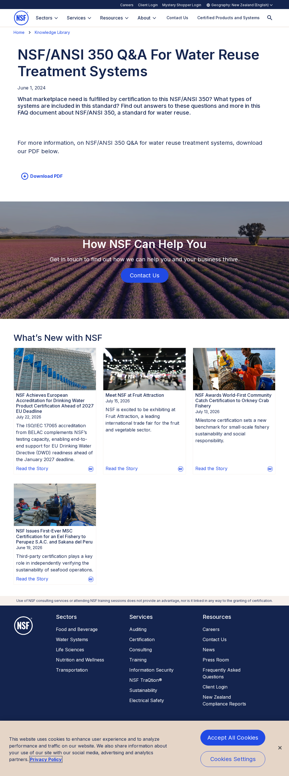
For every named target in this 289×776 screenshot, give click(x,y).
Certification (142, 639)
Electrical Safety (146, 700)
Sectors (44, 18)
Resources (111, 18)
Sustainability (143, 690)
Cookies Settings (233, 759)
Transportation (72, 670)
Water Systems (72, 639)
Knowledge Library (52, 32)
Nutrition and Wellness (80, 660)
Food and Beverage (77, 629)
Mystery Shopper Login (181, 5)
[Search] (269, 18)
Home (19, 32)
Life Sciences (70, 649)
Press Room (216, 660)
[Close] (280, 748)
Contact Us (215, 639)
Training (137, 660)
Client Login (148, 5)
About (143, 18)
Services (76, 18)
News (209, 649)
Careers (126, 5)
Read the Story (32, 468)
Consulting (140, 649)
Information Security (151, 670)
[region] (144, 748)
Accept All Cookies (233, 737)
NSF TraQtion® (145, 680)
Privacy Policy (46, 759)
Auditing (137, 629)
